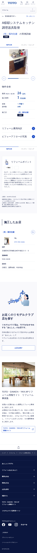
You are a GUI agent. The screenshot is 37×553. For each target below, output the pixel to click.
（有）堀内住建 (11, 34)
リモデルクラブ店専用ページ (11, 511)
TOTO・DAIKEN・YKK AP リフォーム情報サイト (10, 503)
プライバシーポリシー (8, 537)
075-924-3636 (19, 242)
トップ (4, 452)
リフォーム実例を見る (25, 452)
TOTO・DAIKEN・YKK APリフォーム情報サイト (16, 429)
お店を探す (18, 348)
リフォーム (12, 452)
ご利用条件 (5, 532)
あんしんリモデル (7, 463)
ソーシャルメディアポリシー (10, 542)
